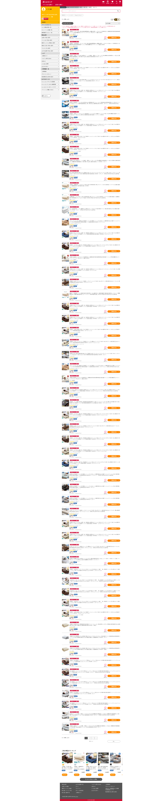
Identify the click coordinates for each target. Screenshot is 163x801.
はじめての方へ (45, 66)
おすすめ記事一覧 (79, 784)
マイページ (78, 788)
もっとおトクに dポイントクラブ (49, 87)
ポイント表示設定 (79, 790)
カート (77, 786)
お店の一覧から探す (46, 37)
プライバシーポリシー (46, 74)
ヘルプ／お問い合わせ (46, 58)
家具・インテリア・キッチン (72, 7)
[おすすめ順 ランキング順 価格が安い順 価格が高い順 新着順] (112, 23)
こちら (76, 796)
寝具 (81, 7)
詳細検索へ (44, 22)
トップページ (62, 7)
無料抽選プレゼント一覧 (47, 32)
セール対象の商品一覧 (46, 27)
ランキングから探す (46, 48)
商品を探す (64, 784)
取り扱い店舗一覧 (66, 792)
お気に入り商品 (65, 786)
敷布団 (90, 7)
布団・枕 (85, 7)
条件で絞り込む (67, 23)
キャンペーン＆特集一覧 (47, 29)
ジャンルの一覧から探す (47, 40)
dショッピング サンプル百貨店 (48, 81)
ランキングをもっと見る (91, 779)
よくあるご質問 (45, 63)
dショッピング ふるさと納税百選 (49, 84)
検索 (118, 11)
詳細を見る (114, 37)
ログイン (46, 95)
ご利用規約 (44, 71)
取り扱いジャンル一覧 (66, 790)
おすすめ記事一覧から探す (47, 50)
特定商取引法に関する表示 (47, 76)
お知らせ (44, 61)
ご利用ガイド (44, 55)
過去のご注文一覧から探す (47, 45)
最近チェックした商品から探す (48, 42)
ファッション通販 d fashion (47, 89)
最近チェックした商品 (66, 788)
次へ (114, 741)
